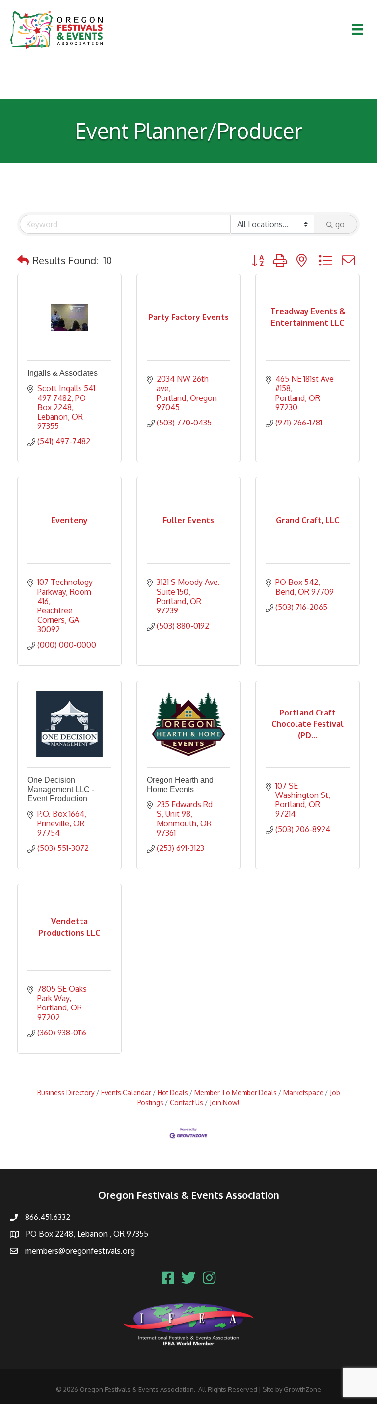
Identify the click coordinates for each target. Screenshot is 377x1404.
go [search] (340, 224)
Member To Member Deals (235, 1092)
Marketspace (303, 1092)
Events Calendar (126, 1092)
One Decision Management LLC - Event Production (60, 789)
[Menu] (358, 29)
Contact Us (186, 1102)
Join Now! (225, 1102)
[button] (23, 260)
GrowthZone (302, 1389)
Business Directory (66, 1092)
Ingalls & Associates (62, 373)
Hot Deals (173, 1092)
